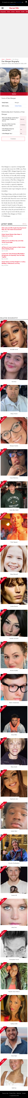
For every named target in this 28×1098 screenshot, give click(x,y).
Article (13, 11)
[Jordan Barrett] (14, 604)
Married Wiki (14, 8)
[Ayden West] (14, 829)
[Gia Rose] (14, 379)
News (8, 11)
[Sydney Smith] (14, 1021)
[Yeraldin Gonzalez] (14, 636)
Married (18, 11)
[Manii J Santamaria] (14, 700)
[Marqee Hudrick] (14, 443)
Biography (3, 11)
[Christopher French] (14, 957)
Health (22, 11)
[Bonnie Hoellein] (14, 668)
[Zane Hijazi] (14, 1053)
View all (24, 223)
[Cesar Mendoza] (14, 475)
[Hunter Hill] (14, 893)
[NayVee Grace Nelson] (14, 989)
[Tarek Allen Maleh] (14, 508)
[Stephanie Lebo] (14, 797)
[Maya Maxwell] (14, 572)
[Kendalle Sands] (14, 347)
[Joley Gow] (14, 925)
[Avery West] (14, 732)
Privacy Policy (18, 2)
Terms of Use (12, 4)
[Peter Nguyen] (14, 540)
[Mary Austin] (14, 764)
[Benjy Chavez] (14, 411)
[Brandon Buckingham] (14, 861)
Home (3, 59)
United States (18, 105)
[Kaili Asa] (14, 1086)
